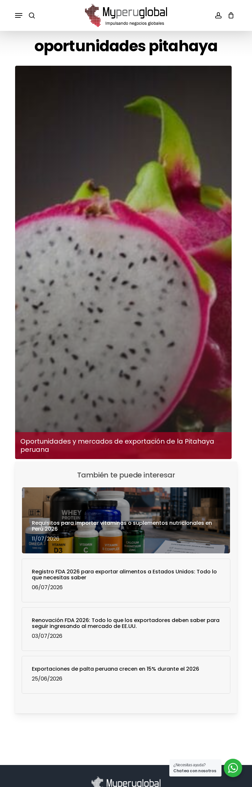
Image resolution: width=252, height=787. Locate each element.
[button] (18, 15)
